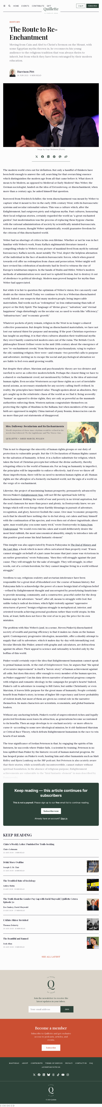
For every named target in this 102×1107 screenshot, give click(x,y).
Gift (49, 6)
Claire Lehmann (10, 849)
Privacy (69, 1063)
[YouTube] (63, 1074)
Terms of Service (54, 1063)
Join (67, 1009)
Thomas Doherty (10, 925)
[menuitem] (16, 5)
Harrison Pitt (25, 71)
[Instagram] (67, 1074)
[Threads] (53, 1074)
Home (16, 6)
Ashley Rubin (9, 886)
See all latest (51, 956)
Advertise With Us (51, 1067)
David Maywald (21, 907)
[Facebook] (39, 1074)
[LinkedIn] (43, 1074)
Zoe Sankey (8, 907)
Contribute (38, 6)
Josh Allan (7, 944)
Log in (80, 6)
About (25, 1063)
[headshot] (13, 73)
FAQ (91, 1063)
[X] (34, 1074)
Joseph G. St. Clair (11, 867)
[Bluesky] (48, 1074)
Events (25, 6)
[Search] (9, 6)
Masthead (14, 1063)
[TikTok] (58, 1074)
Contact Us (81, 1063)
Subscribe (92, 6)
